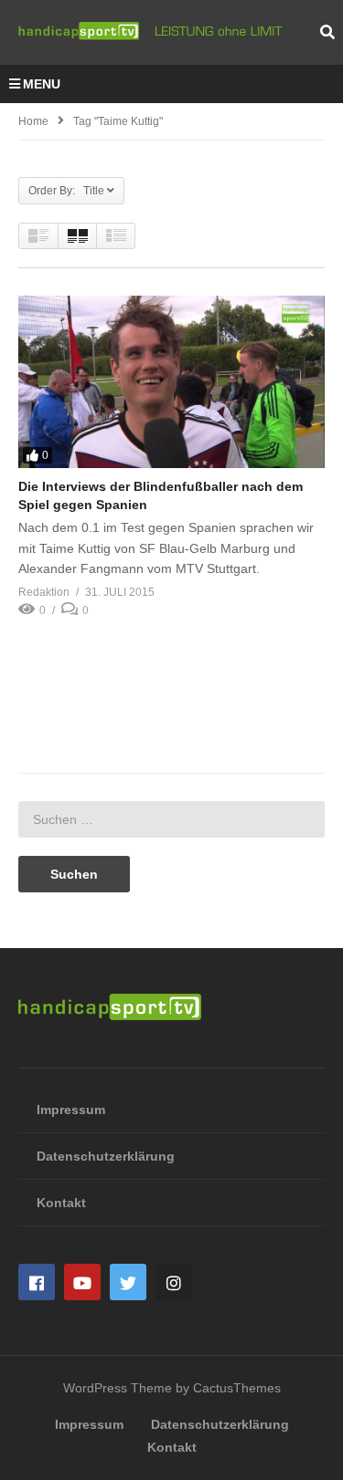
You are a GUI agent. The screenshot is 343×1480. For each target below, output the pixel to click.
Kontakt (61, 1202)
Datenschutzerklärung (106, 1156)
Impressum (71, 1109)
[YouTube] (82, 1282)
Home (33, 121)
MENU (41, 84)
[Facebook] (36, 1282)
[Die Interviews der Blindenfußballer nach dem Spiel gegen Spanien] (171, 381)
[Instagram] (173, 1282)
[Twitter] (128, 1282)
